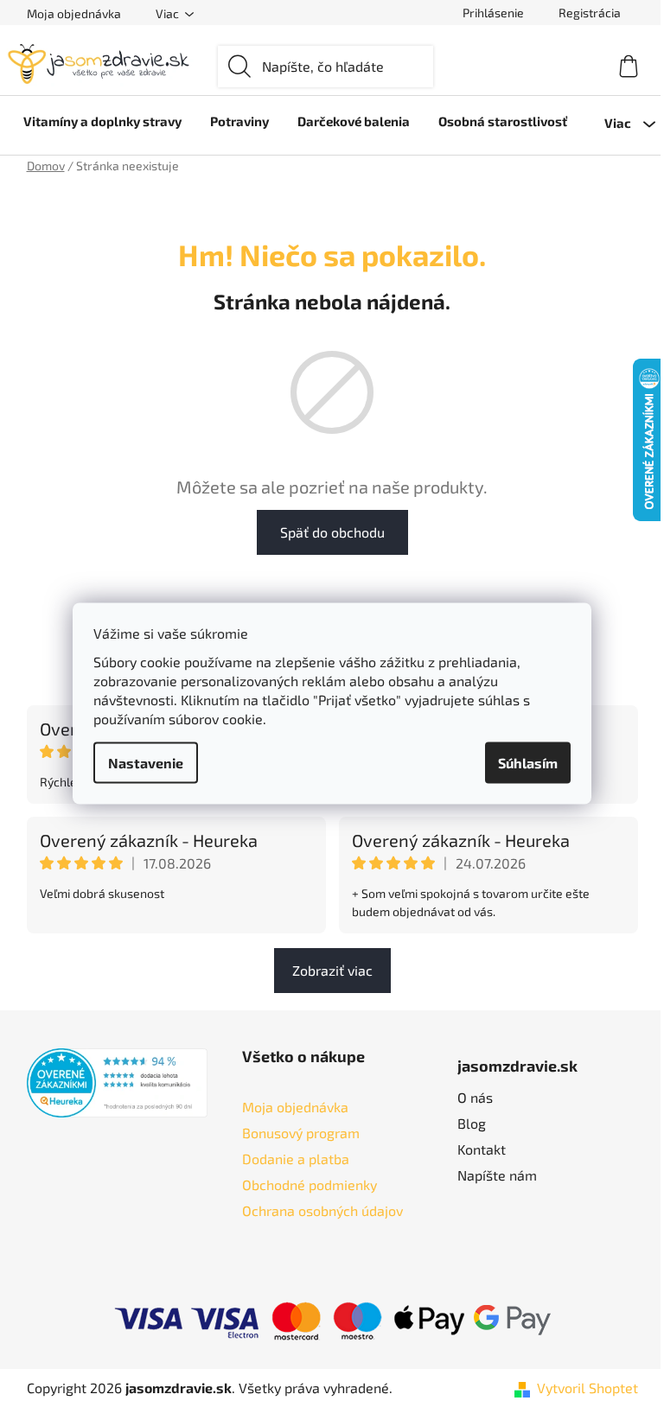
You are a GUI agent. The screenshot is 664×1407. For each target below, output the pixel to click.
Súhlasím (528, 762)
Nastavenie (145, 762)
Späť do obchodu (332, 532)
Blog (471, 1123)
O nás (475, 1097)
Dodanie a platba (295, 1158)
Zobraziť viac (332, 970)
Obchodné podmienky (309, 1184)
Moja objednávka (74, 13)
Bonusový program (301, 1132)
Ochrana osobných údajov (322, 1210)
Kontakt (481, 1149)
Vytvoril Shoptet (587, 1387)
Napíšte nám (497, 1175)
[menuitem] (102, 121)
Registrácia (590, 12)
